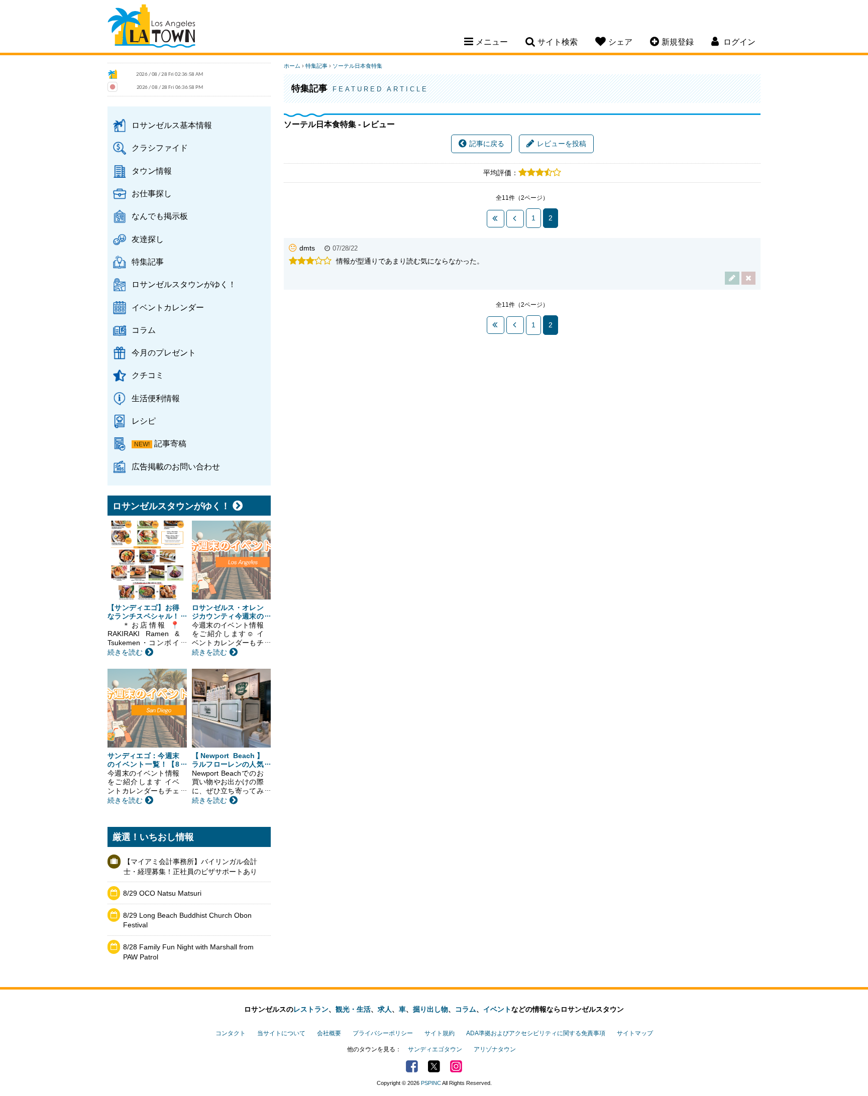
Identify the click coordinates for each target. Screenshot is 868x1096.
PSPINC (431, 1083)
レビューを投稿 (561, 144)
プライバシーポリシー (383, 1033)
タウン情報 (152, 170)
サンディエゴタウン (435, 1049)
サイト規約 (439, 1033)
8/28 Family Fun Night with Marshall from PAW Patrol (188, 952)
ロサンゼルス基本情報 (172, 125)
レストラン (311, 1009)
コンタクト (230, 1033)
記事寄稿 (170, 443)
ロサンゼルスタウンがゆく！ (184, 284)
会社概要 (329, 1033)
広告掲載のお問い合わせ (176, 466)
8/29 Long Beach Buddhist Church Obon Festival (187, 920)
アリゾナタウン (495, 1049)
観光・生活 (353, 1009)
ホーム (292, 66)
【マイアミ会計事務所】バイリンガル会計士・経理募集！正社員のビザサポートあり (190, 867)
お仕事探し (152, 193)
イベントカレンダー (168, 307)
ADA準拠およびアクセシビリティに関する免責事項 (535, 1033)
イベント (497, 1009)
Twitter (434, 1066)
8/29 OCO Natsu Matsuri (162, 893)
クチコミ (148, 375)
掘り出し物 (430, 1009)
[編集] (732, 278)
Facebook (412, 1066)
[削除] (748, 278)
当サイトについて (281, 1033)
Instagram (456, 1066)
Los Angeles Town (151, 28)
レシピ (144, 420)
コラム (144, 329)
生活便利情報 (156, 398)
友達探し (148, 238)
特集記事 (148, 261)
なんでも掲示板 (160, 215)
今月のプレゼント (164, 352)
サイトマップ (635, 1033)
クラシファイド (160, 147)
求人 (385, 1009)
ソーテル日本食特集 (357, 66)
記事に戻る (486, 144)
